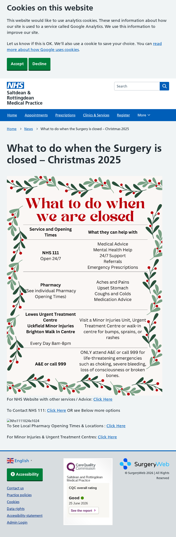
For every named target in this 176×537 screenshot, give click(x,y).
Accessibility (27, 474)
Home (12, 115)
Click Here (102, 399)
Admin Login (17, 522)
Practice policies (19, 495)
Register (123, 115)
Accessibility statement (24, 515)
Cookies (13, 502)
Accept (17, 63)
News (28, 129)
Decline (39, 63)
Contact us (15, 488)
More (144, 116)
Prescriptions (65, 115)
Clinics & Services (96, 115)
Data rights (15, 509)
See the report (81, 510)
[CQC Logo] (81, 470)
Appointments (36, 115)
